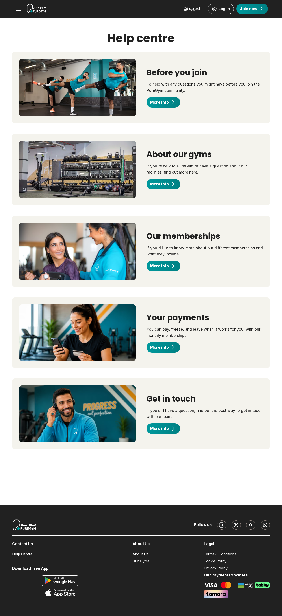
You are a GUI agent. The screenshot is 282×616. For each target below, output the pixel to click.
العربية (194, 8)
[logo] (36, 9)
